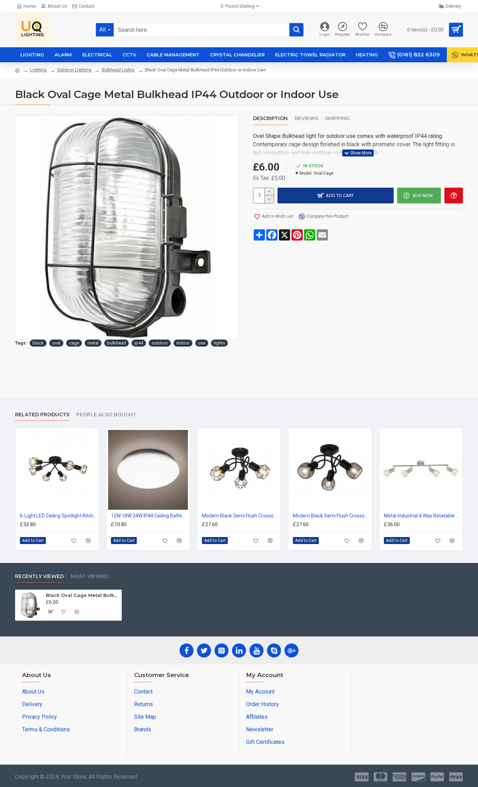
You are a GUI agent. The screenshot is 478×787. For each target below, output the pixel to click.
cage (74, 343)
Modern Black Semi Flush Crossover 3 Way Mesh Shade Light (331, 515)
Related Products (42, 415)
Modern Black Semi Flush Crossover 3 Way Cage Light (240, 515)
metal (93, 343)
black (38, 343)
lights (219, 343)
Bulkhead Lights (118, 69)
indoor (183, 343)
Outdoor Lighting (74, 69)
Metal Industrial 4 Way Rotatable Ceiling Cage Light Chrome (422, 515)
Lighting (38, 69)
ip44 (138, 343)
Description (270, 118)
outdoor (160, 343)
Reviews (306, 118)
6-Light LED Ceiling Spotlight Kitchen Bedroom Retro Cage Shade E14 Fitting (58, 515)
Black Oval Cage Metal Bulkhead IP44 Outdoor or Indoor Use (82, 595)
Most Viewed (89, 576)
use (201, 343)
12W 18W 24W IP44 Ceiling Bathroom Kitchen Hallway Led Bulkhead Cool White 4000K (149, 515)
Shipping (337, 118)
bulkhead (116, 343)
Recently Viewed (39, 576)
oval (56, 343)
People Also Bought (106, 415)
